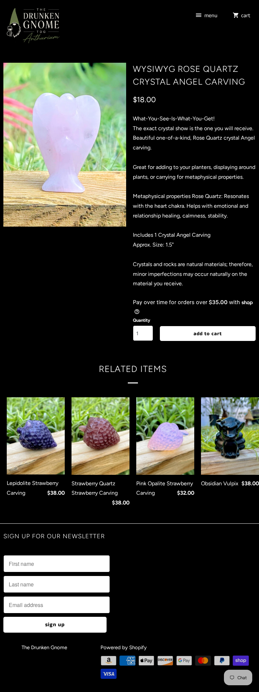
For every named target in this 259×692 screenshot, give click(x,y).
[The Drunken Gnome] (32, 27)
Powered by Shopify (123, 647)
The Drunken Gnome (45, 647)
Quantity (141, 320)
